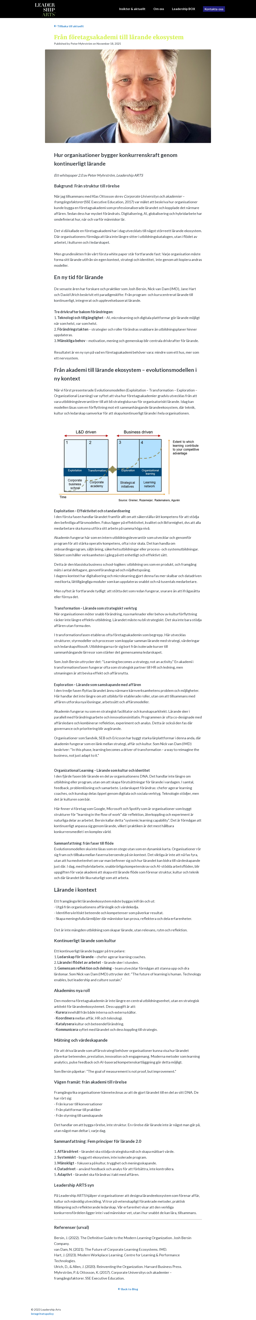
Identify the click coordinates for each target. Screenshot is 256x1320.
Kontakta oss (214, 9)
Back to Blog (129, 1289)
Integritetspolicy (42, 1313)
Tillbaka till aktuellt (70, 26)
